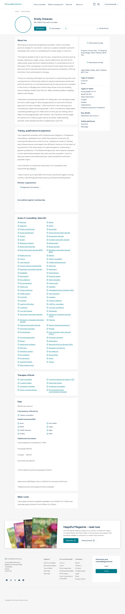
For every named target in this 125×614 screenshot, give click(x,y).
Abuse (51, 222)
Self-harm (23, 348)
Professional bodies (66, 571)
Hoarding (52, 297)
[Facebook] (6, 580)
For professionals (112, 4)
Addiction (23, 226)
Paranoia (52, 320)
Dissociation (24, 276)
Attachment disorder (56, 236)
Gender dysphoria (26, 290)
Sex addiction (53, 351)
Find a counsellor (40, 4)
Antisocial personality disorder (59, 233)
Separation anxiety (26, 351)
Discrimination (54, 273)
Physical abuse (25, 332)
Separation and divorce (57, 348)
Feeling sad (24, 287)
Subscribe (71, 540)
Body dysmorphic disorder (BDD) (31, 250)
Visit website (54, 28)
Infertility (23, 301)
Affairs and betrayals (27, 229)
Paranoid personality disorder (30, 325)
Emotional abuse (26, 283)
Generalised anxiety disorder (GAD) (61, 290)
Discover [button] (69, 4)
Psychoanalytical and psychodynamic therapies (58, 391)
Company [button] (78, 559)
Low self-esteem (26, 311)
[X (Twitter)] (15, 580)
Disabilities (23, 273)
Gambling (52, 287)
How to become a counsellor (66, 577)
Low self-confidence (56, 308)
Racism (22, 341)
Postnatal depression (27, 337)
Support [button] (47, 559)
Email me (40, 28)
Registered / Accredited (29, 187)
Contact (78, 568)
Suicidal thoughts (26, 362)
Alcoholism (53, 229)
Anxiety (22, 236)
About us (79, 4)
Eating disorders (54, 280)
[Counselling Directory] (17, 4)
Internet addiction (55, 301)
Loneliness (23, 308)
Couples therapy (26, 383)
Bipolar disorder (54, 247)
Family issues (53, 283)
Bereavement (53, 243)
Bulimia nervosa (25, 255)
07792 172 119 (102, 28)
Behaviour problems (27, 243)
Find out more (88, 540)
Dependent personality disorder (31, 269)
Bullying (51, 255)
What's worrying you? (55, 4)
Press (77, 576)
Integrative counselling (57, 386)
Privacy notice (80, 579)
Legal (77, 574)
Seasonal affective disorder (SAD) (61, 344)
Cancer (22, 259)
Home (17, 11)
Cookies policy (80, 571)
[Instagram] (11, 580)
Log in (61, 565)
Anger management (27, 233)
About (77, 563)
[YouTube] (19, 580)
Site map (47, 574)
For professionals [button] (66, 559)
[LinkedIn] (23, 580)
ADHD (51, 226)
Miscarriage (53, 311)
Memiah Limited (23, 600)
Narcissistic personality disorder (31, 314)
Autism (22, 240)
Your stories (48, 568)
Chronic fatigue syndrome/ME (30, 266)
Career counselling (55, 259)
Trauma (51, 362)
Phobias (51, 329)
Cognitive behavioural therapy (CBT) (62, 379)
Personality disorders (27, 329)
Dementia (52, 266)
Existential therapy (55, 383)
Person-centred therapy (28, 390)
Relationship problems (27, 344)
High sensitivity (54, 294)
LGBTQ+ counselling (56, 304)
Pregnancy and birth (56, 337)
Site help (47, 571)
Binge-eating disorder (27, 247)
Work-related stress (27, 365)
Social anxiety (25, 358)
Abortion (23, 222)
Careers (79, 565)
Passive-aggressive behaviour (59, 325)
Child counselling (26, 379)
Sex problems (24, 355)
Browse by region (50, 565)
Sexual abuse (53, 355)
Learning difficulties (27, 304)
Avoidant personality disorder (59, 240)
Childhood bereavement (57, 262)
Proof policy (63, 574)
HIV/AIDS (23, 297)
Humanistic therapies (27, 386)
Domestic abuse (54, 276)
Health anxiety (25, 294)
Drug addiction (25, 280)
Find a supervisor (65, 568)
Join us (62, 563)
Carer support (25, 262)
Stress (51, 358)
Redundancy (53, 341)
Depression (53, 269)
